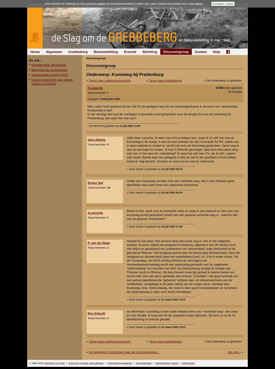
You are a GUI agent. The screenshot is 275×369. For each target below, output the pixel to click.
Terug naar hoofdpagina (165, 80)
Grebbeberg (78, 52)
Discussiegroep (176, 52)
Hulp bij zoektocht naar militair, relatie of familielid (52, 81)
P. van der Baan (99, 242)
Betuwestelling (106, 52)
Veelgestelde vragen (166, 363)
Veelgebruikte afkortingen (48, 64)
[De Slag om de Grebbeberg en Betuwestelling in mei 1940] (137, 26)
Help (216, 52)
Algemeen (54, 52)
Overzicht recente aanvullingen (86, 363)
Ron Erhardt (96, 313)
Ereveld (130, 52)
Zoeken (201, 52)
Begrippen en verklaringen (49, 70)
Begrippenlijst (144, 363)
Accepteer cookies (223, 3)
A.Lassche (95, 88)
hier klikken (196, 3)
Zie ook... (234, 352)
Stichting (149, 52)
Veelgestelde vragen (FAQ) (49, 74)
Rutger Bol (95, 182)
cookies (101, 3)
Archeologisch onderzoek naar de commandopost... (124, 352)
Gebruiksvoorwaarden (119, 363)
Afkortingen (188, 363)
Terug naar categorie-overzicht (110, 80)
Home (35, 52)
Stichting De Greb (54, 363)
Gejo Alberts (97, 139)
